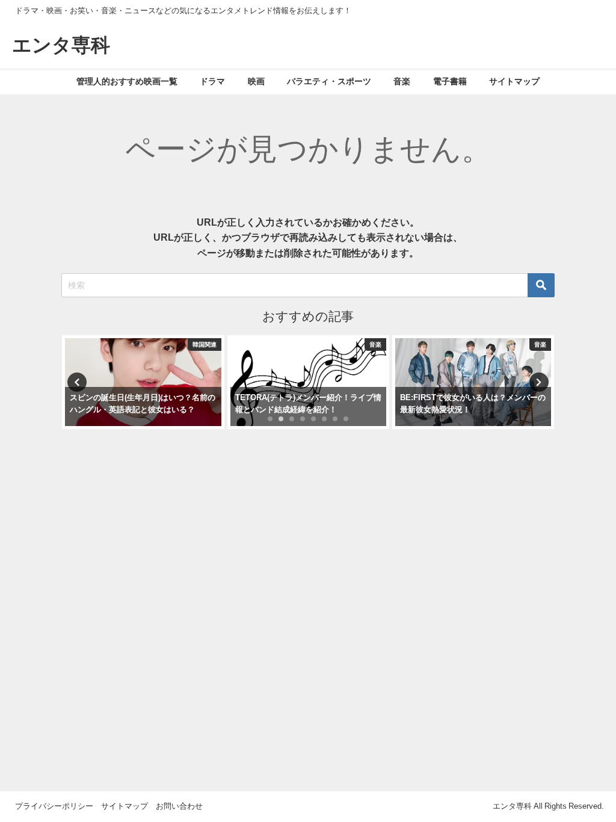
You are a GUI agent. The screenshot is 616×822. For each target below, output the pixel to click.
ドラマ (212, 81)
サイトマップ (514, 81)
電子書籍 (450, 81)
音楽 (401, 81)
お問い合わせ (179, 806)
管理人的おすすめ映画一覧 (126, 81)
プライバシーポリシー (54, 806)
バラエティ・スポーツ (329, 81)
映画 (256, 81)
